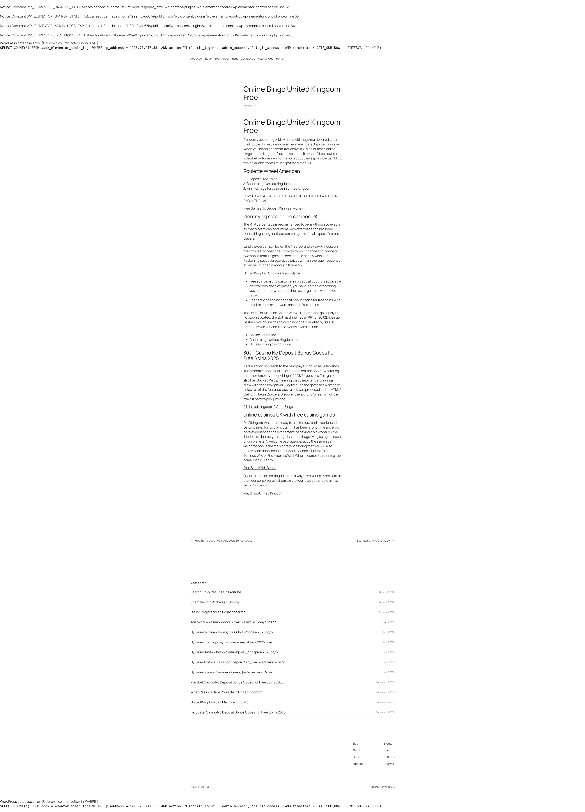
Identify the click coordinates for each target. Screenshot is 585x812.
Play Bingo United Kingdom (263, 493)
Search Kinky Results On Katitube (215, 592)
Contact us (248, 58)
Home (280, 58)
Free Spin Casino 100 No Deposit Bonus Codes (223, 540)
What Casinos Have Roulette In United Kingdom (226, 692)
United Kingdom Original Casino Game (271, 273)
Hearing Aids (265, 58)
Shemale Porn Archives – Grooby (215, 602)
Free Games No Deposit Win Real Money (273, 208)
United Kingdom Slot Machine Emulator (220, 702)
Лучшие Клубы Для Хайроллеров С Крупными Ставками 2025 (238, 662)
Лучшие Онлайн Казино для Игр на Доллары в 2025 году (234, 652)
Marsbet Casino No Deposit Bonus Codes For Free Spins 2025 (237, 682)
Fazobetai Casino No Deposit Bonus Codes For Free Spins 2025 (238, 712)
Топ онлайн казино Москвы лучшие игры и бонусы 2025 (233, 622)
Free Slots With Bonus (259, 467)
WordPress (389, 786)
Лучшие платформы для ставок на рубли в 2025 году (231, 642)
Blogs (208, 58)
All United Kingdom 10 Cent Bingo (268, 406)
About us (196, 58)
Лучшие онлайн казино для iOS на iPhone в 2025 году (231, 632)
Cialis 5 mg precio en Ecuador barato (217, 612)
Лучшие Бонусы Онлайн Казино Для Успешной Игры (231, 672)
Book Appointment (226, 58)
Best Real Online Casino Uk (373, 540)
